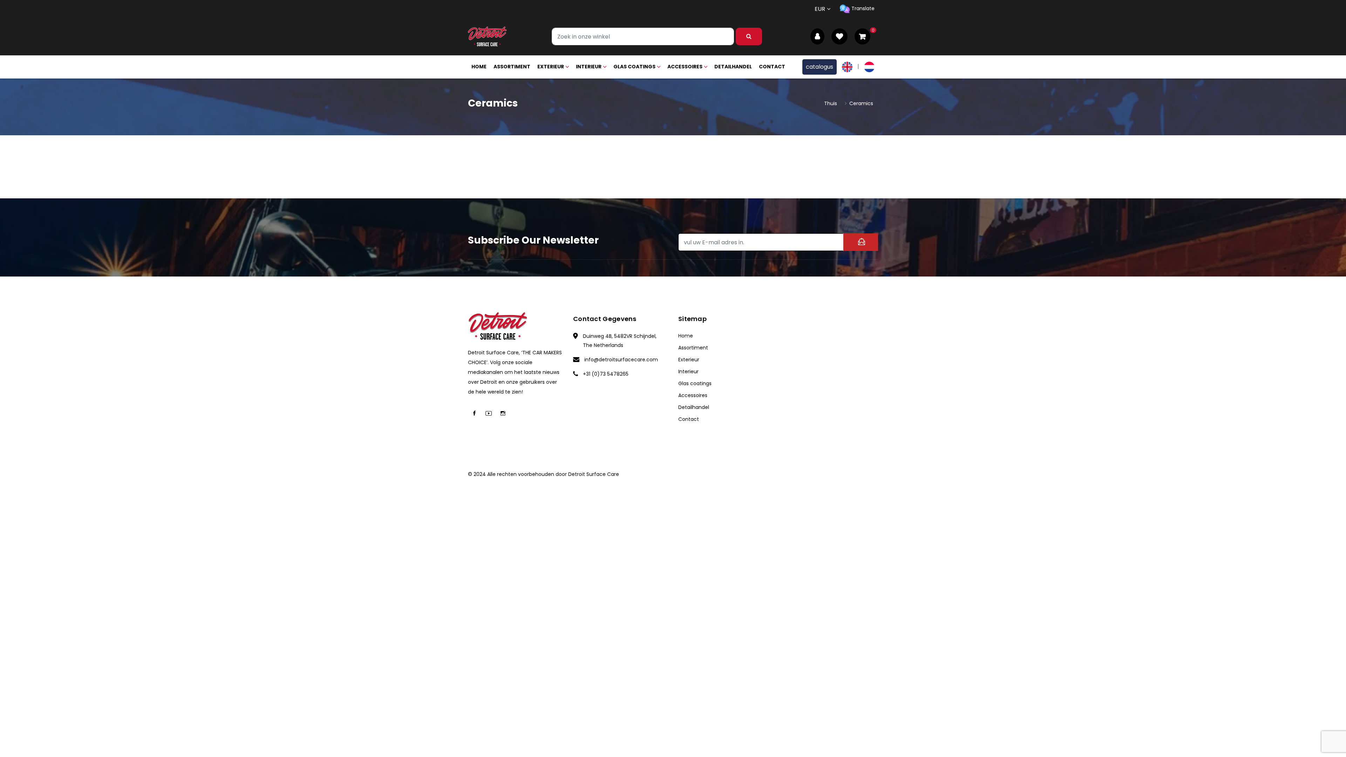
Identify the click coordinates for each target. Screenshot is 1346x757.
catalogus (819, 67)
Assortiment (512, 66)
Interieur (588, 66)
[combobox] (643, 36)
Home (479, 66)
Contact (772, 66)
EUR (820, 9)
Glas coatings (634, 66)
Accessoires (684, 66)
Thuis (830, 103)
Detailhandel (733, 66)
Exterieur (550, 66)
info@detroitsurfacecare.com (621, 359)
